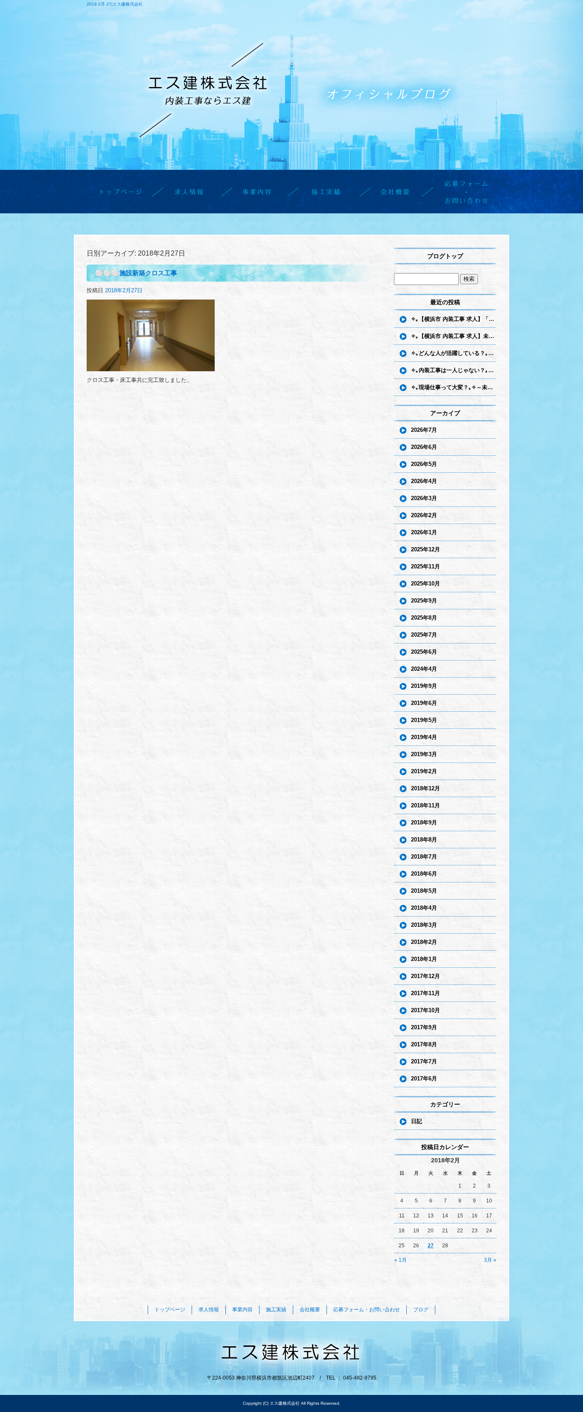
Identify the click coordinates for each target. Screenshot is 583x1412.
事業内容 (257, 191)
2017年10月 (425, 1010)
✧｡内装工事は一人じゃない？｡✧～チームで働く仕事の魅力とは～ (453, 370)
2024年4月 (424, 669)
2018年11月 (425, 805)
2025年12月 (425, 549)
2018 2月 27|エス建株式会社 (115, 4)
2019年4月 (424, 737)
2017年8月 (424, 1044)
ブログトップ (445, 256)
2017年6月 (424, 1078)
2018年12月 (425, 788)
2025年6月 (424, 652)
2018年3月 (424, 925)
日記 (416, 1121)
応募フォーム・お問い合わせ (462, 191)
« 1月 (400, 1260)
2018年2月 (424, 942)
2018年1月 (424, 959)
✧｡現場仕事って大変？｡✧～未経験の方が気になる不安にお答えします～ (453, 387)
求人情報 (189, 191)
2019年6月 (424, 703)
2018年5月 (424, 891)
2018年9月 (424, 822)
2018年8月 (424, 839)
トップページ (121, 191)
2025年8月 (424, 617)
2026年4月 (424, 481)
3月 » (490, 1260)
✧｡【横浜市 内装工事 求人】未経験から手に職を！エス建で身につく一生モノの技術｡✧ (453, 336)
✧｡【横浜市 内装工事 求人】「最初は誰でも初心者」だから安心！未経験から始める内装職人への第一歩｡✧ (453, 319)
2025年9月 (424, 600)
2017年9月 (424, 1027)
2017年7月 (424, 1061)
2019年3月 (424, 754)
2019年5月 (424, 720)
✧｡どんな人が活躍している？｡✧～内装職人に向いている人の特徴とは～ (453, 353)
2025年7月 (424, 635)
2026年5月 (424, 464)
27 (431, 1246)
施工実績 (326, 191)
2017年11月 (425, 993)
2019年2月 (424, 771)
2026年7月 (424, 430)
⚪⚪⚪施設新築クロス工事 (136, 273)
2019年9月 (424, 686)
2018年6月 (424, 873)
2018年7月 (424, 856)
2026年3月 (424, 498)
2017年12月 (425, 976)
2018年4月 (424, 908)
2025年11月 (425, 566)
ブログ (421, 1310)
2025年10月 (425, 583)
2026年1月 (424, 532)
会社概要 (394, 191)
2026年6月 (424, 447)
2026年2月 (424, 515)
